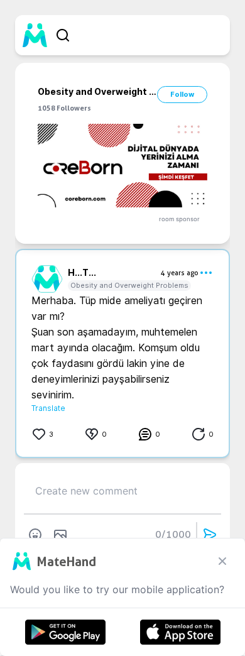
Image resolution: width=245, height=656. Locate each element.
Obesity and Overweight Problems (129, 285)
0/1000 (173, 534)
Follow (182, 94)
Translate (48, 408)
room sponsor (179, 219)
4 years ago (180, 272)
